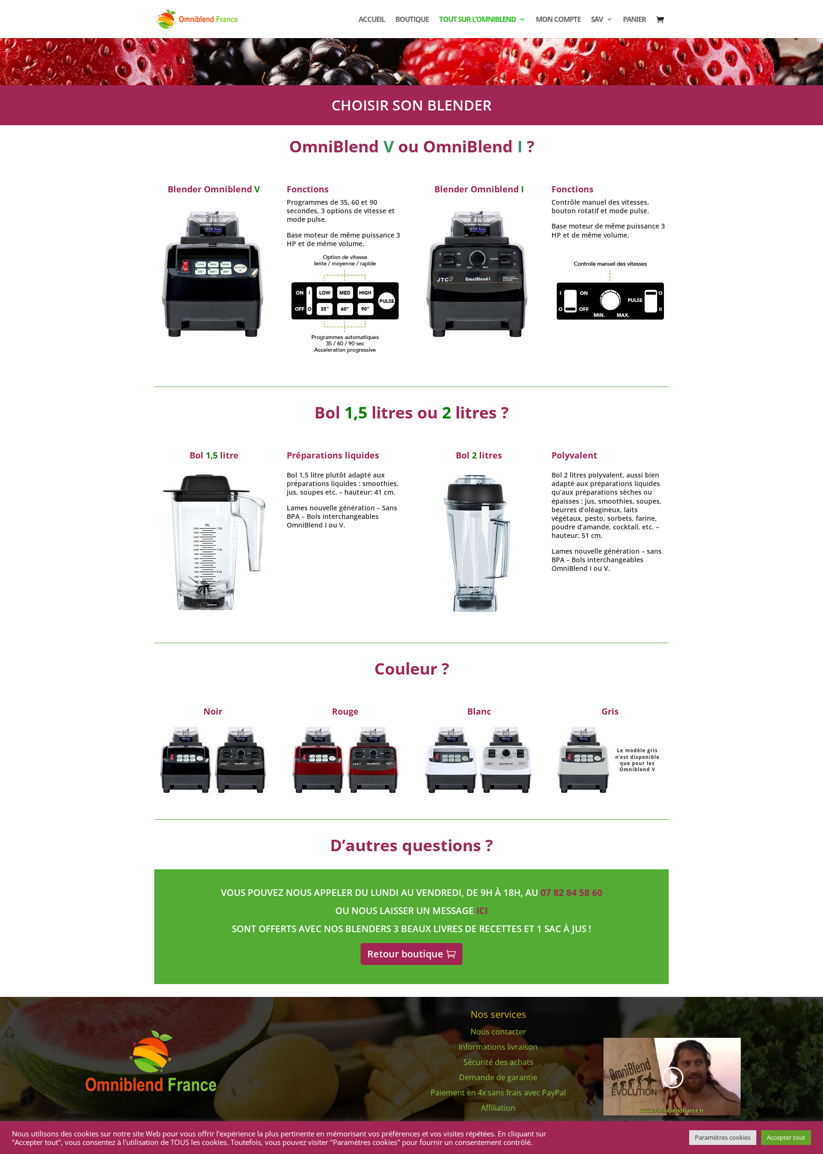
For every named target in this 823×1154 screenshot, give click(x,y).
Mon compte (558, 20)
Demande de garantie (498, 1077)
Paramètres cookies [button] (723, 1137)
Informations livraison (498, 1047)
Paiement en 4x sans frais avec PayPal (498, 1092)
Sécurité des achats (498, 1062)
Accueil (372, 20)
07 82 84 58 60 (571, 892)
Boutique (412, 20)
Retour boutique (405, 953)
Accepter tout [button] (786, 1137)
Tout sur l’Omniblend (477, 20)
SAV (597, 20)
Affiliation (498, 1108)
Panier (634, 20)
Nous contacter (498, 1031)
